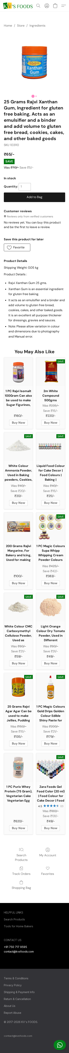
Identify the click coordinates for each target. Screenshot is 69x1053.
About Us (9, 1005)
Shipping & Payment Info (19, 992)
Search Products (21, 857)
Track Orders (21, 874)
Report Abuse (12, 1012)
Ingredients (37, 26)
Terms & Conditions (16, 978)
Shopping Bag (21, 888)
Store (21, 26)
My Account (47, 855)
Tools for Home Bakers (18, 926)
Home (8, 26)
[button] (60, 1045)
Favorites (47, 874)
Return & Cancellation (17, 999)
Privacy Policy (13, 985)
